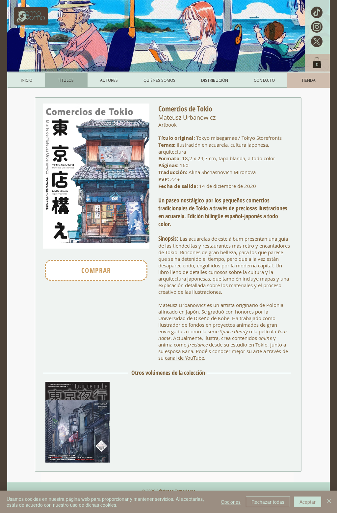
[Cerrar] (329, 502)
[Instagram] (317, 27)
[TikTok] (317, 12)
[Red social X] (317, 41)
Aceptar (307, 501)
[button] (317, 62)
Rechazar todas (267, 501)
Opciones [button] (231, 501)
